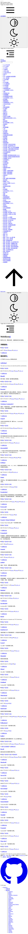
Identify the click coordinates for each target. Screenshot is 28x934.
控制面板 (5, 138)
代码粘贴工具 (6, 93)
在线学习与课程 (6, 116)
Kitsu (2, 616)
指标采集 (5, 136)
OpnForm (3, 708)
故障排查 (5, 141)
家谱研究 (5, 124)
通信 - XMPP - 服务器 (8, 238)
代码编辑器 (5, 94)
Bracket (3, 389)
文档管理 (5, 153)
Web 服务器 (5, 85)
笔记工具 (5, 192)
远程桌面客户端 (6, 231)
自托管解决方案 (6, 201)
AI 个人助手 (6, 66)
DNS (4, 75)
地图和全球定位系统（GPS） (10, 118)
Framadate (3, 533)
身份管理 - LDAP (7, 211)
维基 (4, 193)
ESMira (3, 462)
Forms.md (3, 506)
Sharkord (3, 762)
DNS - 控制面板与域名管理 (9, 76)
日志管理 (5, 161)
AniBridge (3, 363)
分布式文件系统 (6, 104)
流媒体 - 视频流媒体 (7, 172)
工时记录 (5, 130)
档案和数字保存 (6, 167)
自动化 (4, 200)
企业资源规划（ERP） (8, 97)
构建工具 (5, 166)
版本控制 (5, 180)
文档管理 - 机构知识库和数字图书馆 (11, 156)
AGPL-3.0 (15, 350)
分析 (4, 105)
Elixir (6, 350)
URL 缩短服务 (6, 83)
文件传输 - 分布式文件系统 (9, 144)
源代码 (6, 347)
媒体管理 (5, 121)
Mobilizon (5, 887)
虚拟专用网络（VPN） (8, 203)
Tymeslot (3, 828)
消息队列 (5, 175)
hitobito (3, 590)
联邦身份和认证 (6, 198)
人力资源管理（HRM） (8, 90)
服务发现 (5, 164)
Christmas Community (7, 404)
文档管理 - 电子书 (7, 158)
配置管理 (5, 255)
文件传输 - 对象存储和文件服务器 (11, 149)
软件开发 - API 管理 (7, 217)
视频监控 (5, 206)
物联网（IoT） (6, 181)
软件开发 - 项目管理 (7, 229)
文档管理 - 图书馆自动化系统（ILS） (11, 155)
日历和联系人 (6, 159)
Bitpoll (2, 376)
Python (12, 371)
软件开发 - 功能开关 (7, 223)
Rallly (2, 736)
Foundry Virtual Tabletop (7, 520)
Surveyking (4, 788)
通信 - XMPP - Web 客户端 (9, 237)
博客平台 (5, 113)
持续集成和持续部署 (8, 135)
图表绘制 (5, 114)
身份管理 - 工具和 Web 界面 (9, 214)
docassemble (4, 448)
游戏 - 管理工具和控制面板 (9, 178)
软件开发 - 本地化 (7, 226)
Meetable (3, 656)
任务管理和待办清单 (8, 96)
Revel (2, 749)
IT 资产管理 (6, 79)
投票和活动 (5, 133)
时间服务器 (5, 162)
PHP (11, 472)
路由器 (4, 209)
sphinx (7, 855)
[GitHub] (14, 884)
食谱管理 (5, 262)
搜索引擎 (5, 139)
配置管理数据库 (6, 257)
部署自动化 (5, 254)
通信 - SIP (5, 235)
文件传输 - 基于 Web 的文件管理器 (11, 147)
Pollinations (4, 723)
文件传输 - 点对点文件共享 (9, 150)
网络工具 (5, 195)
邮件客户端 (5, 252)
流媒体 (4, 169)
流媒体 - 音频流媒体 (7, 173)
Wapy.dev (3, 841)
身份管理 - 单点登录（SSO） (9, 212)
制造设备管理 (6, 107)
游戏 (4, 176)
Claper (2, 418)
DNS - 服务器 (6, 78)
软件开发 (5, 215)
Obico (2, 669)
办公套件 (5, 108)
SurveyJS (3, 775)
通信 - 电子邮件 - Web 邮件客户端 (10, 242)
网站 (2, 347)
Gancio (2, 549)
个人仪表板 (5, 87)
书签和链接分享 (6, 88)
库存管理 (5, 131)
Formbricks (4, 492)
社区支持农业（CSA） (8, 190)
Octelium (3, 682)
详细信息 (8, 888)
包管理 (4, 110)
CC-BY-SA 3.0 (22, 855)
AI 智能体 (5, 69)
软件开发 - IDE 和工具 (8, 220)
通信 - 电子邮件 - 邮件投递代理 (10, 248)
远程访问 (5, 232)
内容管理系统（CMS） (8, 102)
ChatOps (5, 73)
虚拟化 (4, 204)
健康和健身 (5, 100)
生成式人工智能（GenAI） (9, 183)
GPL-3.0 (21, 371)
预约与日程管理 (6, 260)
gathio (2, 562)
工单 (4, 128)
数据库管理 (5, 142)
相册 (4, 187)
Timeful (3, 815)
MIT (20, 457)
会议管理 (5, 99)
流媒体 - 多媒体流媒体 (8, 170)
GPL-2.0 (16, 637)
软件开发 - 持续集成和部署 (9, 224)
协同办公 (5, 111)
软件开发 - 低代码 (7, 221)
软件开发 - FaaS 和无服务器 (9, 218)
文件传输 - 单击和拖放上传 (9, 145)
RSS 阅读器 (5, 82)
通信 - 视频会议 (6, 251)
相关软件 (15, 754)
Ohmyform (4, 695)
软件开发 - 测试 (6, 228)
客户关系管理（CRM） (8, 122)
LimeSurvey (4, 629)
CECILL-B (10, 544)
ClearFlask (3, 433)
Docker (10, 350)
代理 (4, 91)
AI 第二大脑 (6, 71)
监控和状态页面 (6, 186)
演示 (10, 381)
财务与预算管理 (6, 207)
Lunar (2, 643)
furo (11, 855)
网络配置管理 (6, 197)
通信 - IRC (5, 234)
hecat (4, 855)
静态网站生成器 (6, 259)
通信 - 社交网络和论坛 (8, 249)
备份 (4, 119)
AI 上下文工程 (6, 64)
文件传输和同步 (6, 152)
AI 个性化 (5, 68)
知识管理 (5, 189)
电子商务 (5, 184)
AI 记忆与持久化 (7, 72)
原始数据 (9, 857)
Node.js (17, 398)
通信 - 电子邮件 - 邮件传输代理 (10, 245)
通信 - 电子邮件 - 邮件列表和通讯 (10, 246)
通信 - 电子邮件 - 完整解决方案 (10, 243)
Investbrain (4, 603)
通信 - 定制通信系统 (7, 240)
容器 (4, 125)
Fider (2, 477)
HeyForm (3, 575)
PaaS (4, 80)
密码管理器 (5, 127)
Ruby (11, 598)
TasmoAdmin (4, 801)
